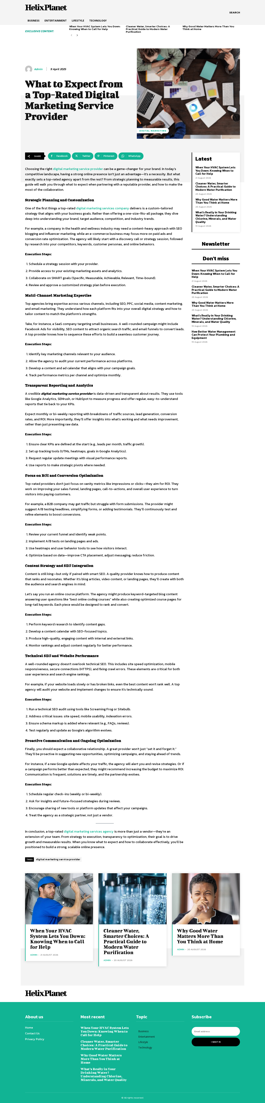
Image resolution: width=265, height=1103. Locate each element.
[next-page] (77, 35)
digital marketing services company (102, 208)
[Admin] (29, 69)
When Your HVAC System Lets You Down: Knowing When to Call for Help (94, 27)
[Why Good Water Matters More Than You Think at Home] (206, 898)
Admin (38, 69)
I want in (216, 1042)
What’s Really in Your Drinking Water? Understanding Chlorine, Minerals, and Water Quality (216, 217)
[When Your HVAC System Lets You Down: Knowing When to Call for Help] (59, 898)
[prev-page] (71, 35)
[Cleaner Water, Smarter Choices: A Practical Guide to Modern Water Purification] (132, 898)
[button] (234, 12)
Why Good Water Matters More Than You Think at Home (208, 27)
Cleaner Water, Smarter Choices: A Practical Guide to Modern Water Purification (148, 29)
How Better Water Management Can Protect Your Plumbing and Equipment (213, 334)
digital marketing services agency (89, 831)
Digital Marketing (152, 130)
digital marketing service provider (78, 168)
